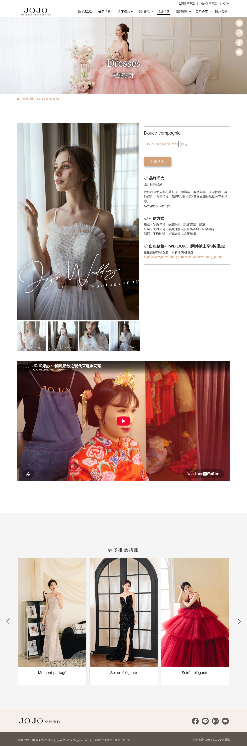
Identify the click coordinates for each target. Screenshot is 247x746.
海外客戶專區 (208, 3)
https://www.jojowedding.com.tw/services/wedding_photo (183, 257)
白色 (184, 144)
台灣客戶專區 (186, 3)
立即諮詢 (157, 161)
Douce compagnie (48, 98)
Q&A (226, 3)
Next (239, 621)
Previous (8, 621)
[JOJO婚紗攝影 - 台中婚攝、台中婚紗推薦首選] (36, 11)
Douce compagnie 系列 (162, 144)
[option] (78, 221)
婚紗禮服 (28, 98)
